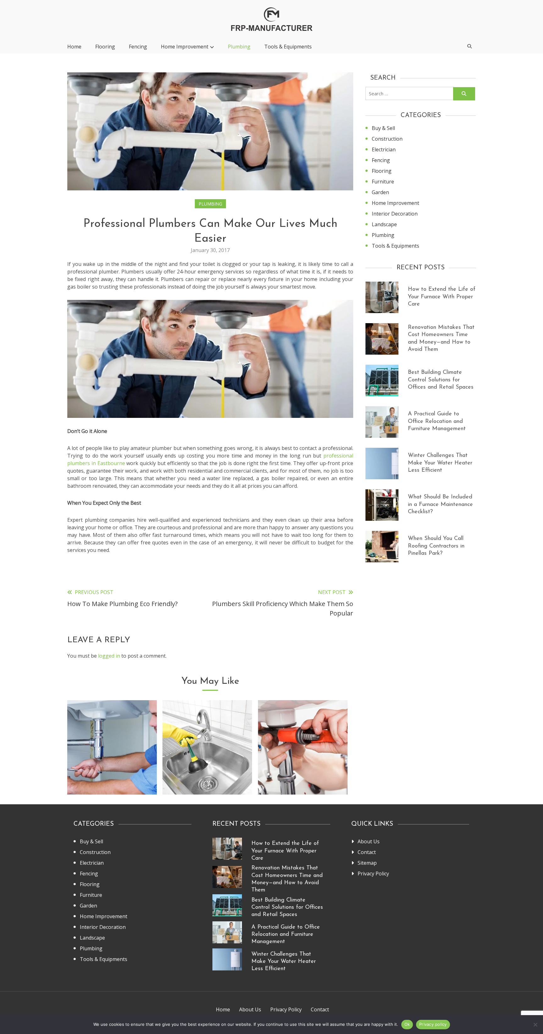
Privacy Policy (373, 873)
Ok (407, 1024)
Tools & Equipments (288, 46)
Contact (367, 852)
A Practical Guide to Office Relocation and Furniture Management (437, 421)
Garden (380, 192)
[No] (535, 1024)
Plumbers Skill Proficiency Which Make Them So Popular (112, 770)
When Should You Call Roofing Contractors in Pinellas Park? (436, 546)
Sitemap (367, 862)
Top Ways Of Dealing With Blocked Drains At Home (207, 770)
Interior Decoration (395, 213)
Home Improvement (184, 46)
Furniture (383, 181)
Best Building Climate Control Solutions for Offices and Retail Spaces (441, 380)
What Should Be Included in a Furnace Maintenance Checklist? (440, 504)
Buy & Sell (383, 128)
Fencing (138, 46)
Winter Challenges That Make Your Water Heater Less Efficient (440, 463)
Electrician (384, 149)
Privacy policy (433, 1024)
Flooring (105, 46)
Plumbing (239, 46)
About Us (369, 841)
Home (74, 46)
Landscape (384, 224)
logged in (109, 655)
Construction (387, 138)
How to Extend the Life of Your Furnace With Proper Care (441, 297)
